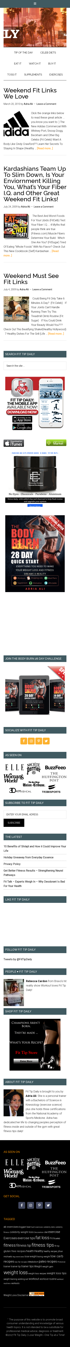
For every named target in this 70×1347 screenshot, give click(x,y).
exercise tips (26, 1238)
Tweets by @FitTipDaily (18, 959)
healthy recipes (50, 1251)
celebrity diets (49, 1227)
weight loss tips (56, 1273)
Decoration (39, 1232)
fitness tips (43, 1245)
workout (34, 1278)
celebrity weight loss (22, 1232)
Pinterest (61, 1262)
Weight (38, 1266)
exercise (54, 1232)
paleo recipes (48, 1261)
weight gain (47, 1266)
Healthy (38, 1251)
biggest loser (25, 1227)
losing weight (43, 1256)
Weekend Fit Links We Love (30, 93)
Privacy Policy (12, 864)
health (30, 1251)
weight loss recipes (37, 1273)
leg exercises (18, 1256)
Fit (51, 1238)
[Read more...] (45, 148)
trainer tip (16, 1266)
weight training (10, 1279)
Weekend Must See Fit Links (31, 278)
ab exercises (11, 1226)
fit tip (57, 1246)
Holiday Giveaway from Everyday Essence (29, 857)
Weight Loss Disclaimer (16, 1295)
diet (46, 1232)
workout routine (48, 1279)
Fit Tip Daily (35, 25)
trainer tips (27, 1266)
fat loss (42, 1237)
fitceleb (56, 1238)
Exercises (10, 1238)
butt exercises (37, 1227)
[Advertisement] (35, 626)
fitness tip (23, 1245)
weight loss (16, 1272)
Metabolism (33, 1262)
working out (23, 1279)
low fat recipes (21, 1262)
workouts (15, 1283)
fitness (10, 1245)
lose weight (31, 1256)
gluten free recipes (15, 1251)
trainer (7, 1266)
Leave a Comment (46, 104)
